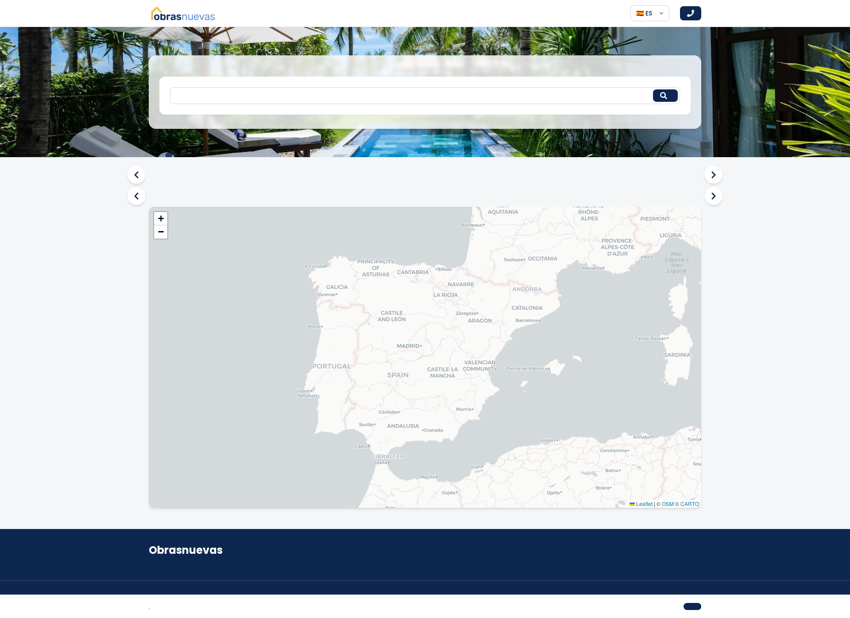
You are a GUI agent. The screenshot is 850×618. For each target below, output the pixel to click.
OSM (668, 503)
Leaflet (644, 503)
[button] (160, 218)
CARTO (689, 503)
